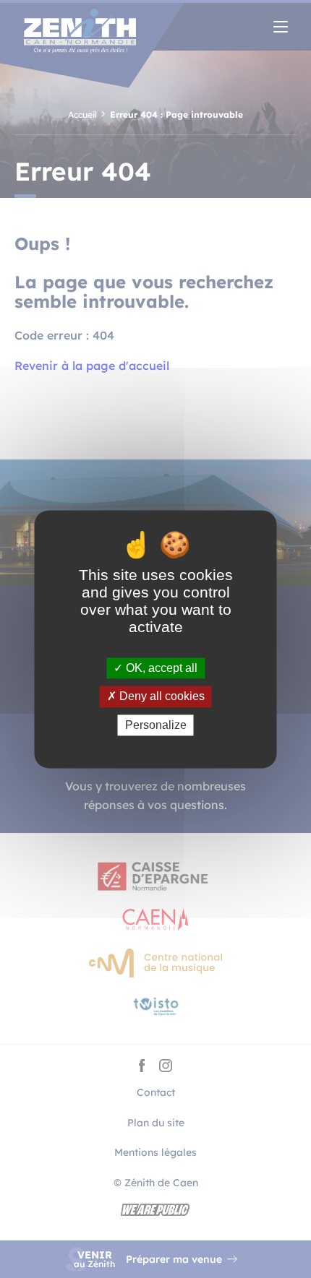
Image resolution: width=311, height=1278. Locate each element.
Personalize (156, 725)
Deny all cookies (160, 697)
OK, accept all (160, 668)
